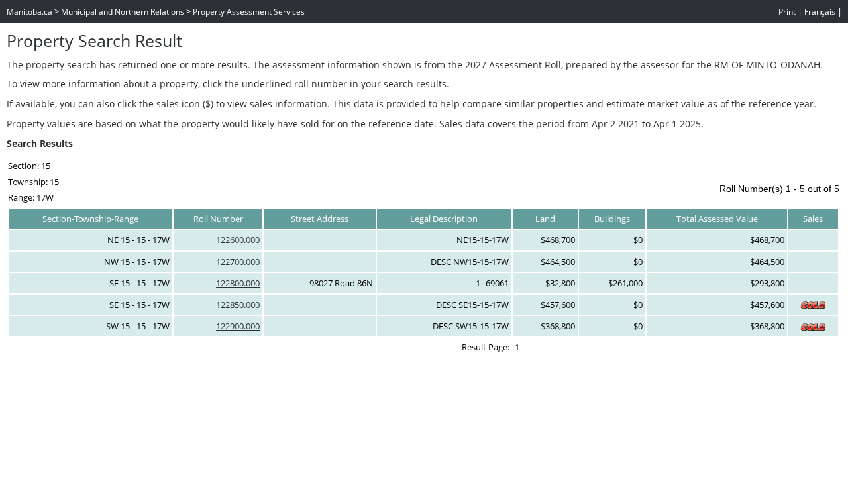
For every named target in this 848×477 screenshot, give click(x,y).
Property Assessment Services (249, 12)
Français (819, 12)
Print (787, 12)
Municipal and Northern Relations (122, 12)
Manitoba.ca (29, 12)
